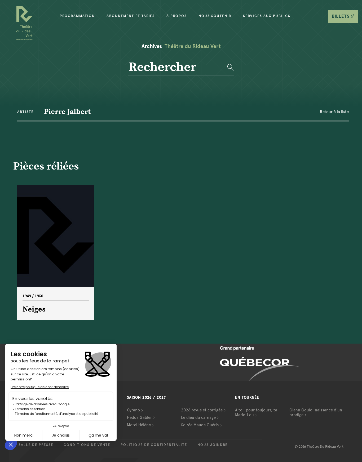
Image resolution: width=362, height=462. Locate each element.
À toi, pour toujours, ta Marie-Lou (256, 412)
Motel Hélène (139, 425)
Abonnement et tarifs (131, 16)
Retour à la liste (334, 111)
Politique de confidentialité (154, 445)
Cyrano (133, 410)
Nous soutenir (214, 16)
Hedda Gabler (139, 417)
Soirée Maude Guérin (200, 425)
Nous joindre (212, 445)
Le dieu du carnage (198, 417)
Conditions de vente (87, 445)
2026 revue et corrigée (202, 410)
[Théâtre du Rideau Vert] (24, 23)
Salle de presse (36, 445)
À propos (176, 16)
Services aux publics (266, 16)
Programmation (77, 16)
